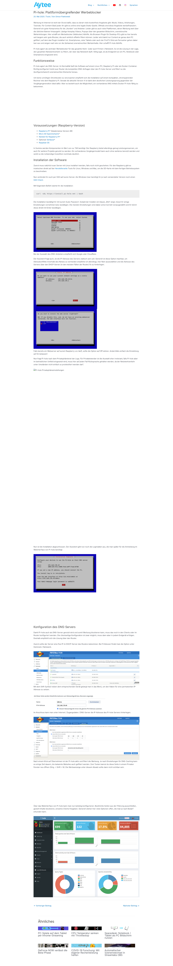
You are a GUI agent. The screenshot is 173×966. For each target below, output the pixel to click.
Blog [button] (90, 5)
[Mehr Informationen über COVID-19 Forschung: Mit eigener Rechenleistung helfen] (86, 945)
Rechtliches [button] (102, 5)
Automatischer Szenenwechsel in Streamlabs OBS (115, 952)
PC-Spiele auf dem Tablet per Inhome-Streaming (52, 934)
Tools (48, 16)
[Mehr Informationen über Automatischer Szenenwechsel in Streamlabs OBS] (120, 945)
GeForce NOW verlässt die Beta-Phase (52, 951)
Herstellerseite (61, 168)
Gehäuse (50, 140)
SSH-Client (38, 180)
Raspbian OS (44, 143)
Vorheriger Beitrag (42, 906)
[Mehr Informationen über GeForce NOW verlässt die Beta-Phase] (53, 945)
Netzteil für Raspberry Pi (49, 137)
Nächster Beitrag (131, 906)
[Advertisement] (86, 107)
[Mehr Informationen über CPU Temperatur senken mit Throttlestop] (86, 928)
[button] (93, 5)
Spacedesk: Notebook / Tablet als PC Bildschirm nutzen (118, 935)
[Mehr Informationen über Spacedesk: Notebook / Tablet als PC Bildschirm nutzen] (120, 928)
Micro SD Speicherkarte (49, 134)
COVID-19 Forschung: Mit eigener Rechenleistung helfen (85, 952)
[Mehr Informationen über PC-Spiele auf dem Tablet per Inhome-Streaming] (53, 928)
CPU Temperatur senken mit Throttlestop (85, 934)
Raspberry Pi (44, 131)
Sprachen (134, 5)
